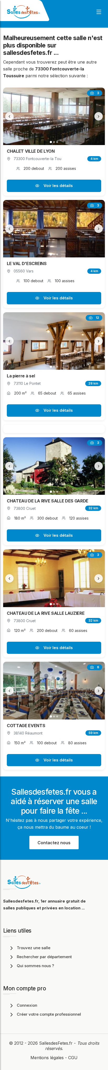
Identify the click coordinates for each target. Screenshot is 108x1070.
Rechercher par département (44, 956)
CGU (73, 1057)
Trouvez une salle (33, 947)
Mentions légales (47, 1057)
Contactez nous (54, 842)
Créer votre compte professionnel (49, 1014)
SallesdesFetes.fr (56, 1043)
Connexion (27, 1005)
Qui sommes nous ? (35, 965)
